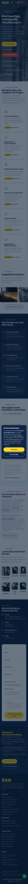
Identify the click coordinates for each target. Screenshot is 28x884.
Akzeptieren (14, 449)
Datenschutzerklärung (14, 439)
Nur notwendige (14, 454)
